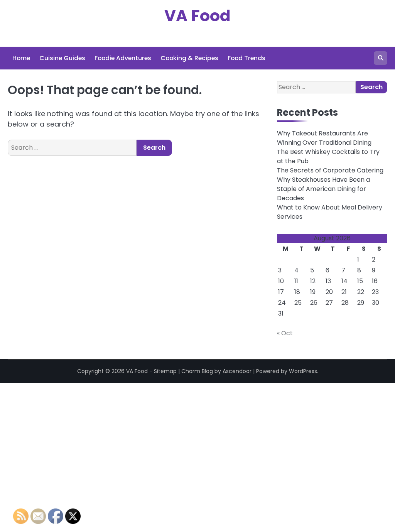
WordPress (303, 371)
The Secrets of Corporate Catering (330, 170)
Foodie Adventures (123, 58)
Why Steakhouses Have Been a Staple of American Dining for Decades (323, 189)
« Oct (285, 333)
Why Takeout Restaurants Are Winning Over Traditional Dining (324, 138)
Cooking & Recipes (189, 58)
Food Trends (246, 58)
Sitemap (165, 371)
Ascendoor (237, 371)
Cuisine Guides (62, 58)
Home (21, 58)
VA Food (197, 16)
